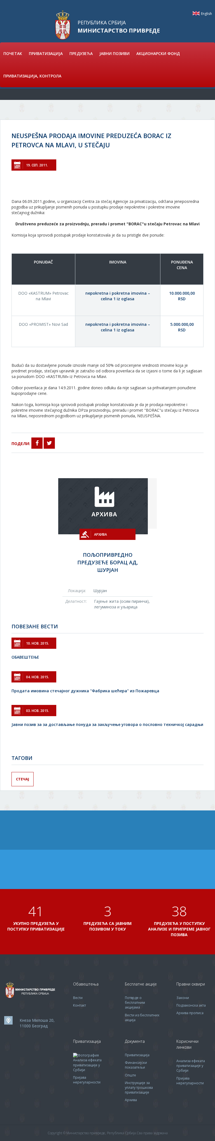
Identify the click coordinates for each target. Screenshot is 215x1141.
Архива (131, 1100)
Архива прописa (190, 1013)
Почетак (12, 53)
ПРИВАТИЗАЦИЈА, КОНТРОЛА (32, 76)
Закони (182, 997)
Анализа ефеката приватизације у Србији (87, 1065)
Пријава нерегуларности (87, 1080)
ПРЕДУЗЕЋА (81, 53)
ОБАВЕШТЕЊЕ (25, 657)
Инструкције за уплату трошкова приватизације (139, 1087)
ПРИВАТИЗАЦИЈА (46, 53)
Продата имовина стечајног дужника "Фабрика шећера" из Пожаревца (85, 690)
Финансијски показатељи (136, 1065)
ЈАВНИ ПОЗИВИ (114, 53)
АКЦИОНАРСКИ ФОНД (158, 53)
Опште (130, 1075)
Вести (78, 997)
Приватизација (137, 1055)
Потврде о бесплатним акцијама (135, 1002)
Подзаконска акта (191, 1005)
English (196, 13)
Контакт (79, 1005)
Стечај (22, 779)
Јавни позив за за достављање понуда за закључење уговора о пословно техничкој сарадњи (107, 724)
